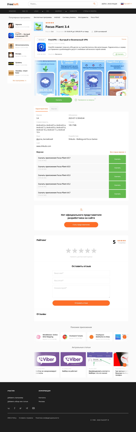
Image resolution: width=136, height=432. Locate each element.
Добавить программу (15, 398)
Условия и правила (26, 418)
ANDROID (58, 11)
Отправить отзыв (81, 303)
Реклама (42, 401)
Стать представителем (81, 225)
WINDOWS (12, 11)
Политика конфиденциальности (47, 418)
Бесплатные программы (43, 17)
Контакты (42, 398)
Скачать (59, 100)
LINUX (36, 11)
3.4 (49, 31)
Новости (73, 11)
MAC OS (25, 11)
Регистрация (112, 4)
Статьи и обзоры (89, 11)
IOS (47, 11)
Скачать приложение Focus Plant (54, 158)
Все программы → (19, 81)
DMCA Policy (12, 418)
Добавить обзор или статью (18, 401)
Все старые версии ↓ (118, 152)
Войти (104, 4)
